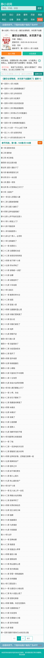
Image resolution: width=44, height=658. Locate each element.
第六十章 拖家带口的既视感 (11, 436)
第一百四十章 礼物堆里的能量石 (13, 123)
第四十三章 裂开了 (8, 353)
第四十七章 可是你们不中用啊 (12, 373)
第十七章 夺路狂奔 (8, 226)
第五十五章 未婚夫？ (9, 412)
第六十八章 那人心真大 (9, 476)
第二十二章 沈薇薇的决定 (10, 250)
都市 (26, 14)
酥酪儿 (19, 39)
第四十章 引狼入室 (8, 339)
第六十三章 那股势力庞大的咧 (12, 451)
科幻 (4, 19)
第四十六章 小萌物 (8, 368)
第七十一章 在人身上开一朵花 (12, 490)
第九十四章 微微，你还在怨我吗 (13, 603)
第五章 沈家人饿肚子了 (9, 167)
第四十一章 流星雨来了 (9, 343)
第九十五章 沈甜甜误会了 (10, 608)
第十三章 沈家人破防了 (9, 206)
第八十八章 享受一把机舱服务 (12, 573)
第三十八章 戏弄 (7, 329)
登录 (40, 19)
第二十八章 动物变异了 (9, 280)
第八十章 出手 (6, 534)
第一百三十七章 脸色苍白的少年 (13, 137)
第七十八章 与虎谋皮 (9, 525)
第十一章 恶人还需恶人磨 (10, 197)
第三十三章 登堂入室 (9, 304)
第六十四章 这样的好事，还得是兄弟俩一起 (17, 456)
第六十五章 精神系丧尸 (9, 461)
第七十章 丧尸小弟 (8, 485)
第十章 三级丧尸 (7, 192)
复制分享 (38, 74)
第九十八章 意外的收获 (9, 622)
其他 (18, 19)
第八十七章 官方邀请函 (9, 569)
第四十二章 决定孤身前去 (10, 348)
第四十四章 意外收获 (9, 358)
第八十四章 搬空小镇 (9, 554)
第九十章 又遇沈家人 (9, 583)
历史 (33, 14)
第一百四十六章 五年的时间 (11, 93)
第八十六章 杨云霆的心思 (10, 564)
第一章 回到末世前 (8, 148)
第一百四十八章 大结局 (29, 48)
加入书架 (11, 53)
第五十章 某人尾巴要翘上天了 (12, 387)
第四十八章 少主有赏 (9, 378)
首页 (4, 14)
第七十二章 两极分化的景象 (11, 495)
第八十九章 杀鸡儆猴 (9, 578)
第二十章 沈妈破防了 (9, 241)
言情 (11, 19)
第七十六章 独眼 (7, 515)
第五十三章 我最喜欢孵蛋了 (11, 402)
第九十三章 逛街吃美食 (9, 598)
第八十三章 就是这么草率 (10, 549)
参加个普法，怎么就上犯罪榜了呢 (22, 68)
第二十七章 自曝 (7, 275)
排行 (26, 19)
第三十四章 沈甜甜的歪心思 (11, 309)
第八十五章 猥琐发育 (9, 559)
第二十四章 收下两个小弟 (10, 260)
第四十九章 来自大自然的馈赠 (12, 383)
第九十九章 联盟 (7, 627)
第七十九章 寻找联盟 (9, 529)
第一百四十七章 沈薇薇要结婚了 (13, 88)
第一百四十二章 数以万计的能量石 (14, 113)
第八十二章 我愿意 (8, 544)
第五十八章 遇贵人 (8, 427)
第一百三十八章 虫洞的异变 (11, 132)
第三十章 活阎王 (7, 290)
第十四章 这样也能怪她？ (10, 211)
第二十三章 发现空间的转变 (11, 255)
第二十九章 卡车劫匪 (9, 285)
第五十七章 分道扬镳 (9, 422)
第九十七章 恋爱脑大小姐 (10, 618)
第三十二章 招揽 (7, 299)
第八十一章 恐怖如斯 (9, 539)
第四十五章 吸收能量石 (9, 363)
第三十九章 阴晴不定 (9, 334)
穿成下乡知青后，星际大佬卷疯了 (24, 67)
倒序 (40, 142)
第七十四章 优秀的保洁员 (10, 505)
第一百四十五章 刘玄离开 (10, 98)
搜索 (40, 8)
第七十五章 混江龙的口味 (10, 510)
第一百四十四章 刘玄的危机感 (12, 103)
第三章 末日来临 (7, 157)
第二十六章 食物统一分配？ (11, 270)
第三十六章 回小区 (8, 319)
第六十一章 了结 (7, 441)
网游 (40, 14)
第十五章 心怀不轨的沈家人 (11, 216)
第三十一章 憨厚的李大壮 (10, 294)
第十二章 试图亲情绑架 (9, 201)
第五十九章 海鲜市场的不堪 (11, 432)
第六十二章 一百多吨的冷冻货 (12, 446)
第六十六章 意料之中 (9, 466)
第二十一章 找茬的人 (9, 246)
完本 (33, 19)
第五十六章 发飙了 (8, 417)
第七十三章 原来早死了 (9, 500)
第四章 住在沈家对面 (9, 162)
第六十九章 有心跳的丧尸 (10, 480)
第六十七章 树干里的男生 (10, 471)
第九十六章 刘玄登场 (9, 613)
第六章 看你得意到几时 (9, 172)
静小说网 (6, 4)
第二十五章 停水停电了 (9, 265)
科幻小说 (14, 30)
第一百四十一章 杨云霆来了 (11, 118)
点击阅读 (32, 53)
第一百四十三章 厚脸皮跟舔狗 (12, 108)
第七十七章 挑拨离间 (9, 520)
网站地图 (22, 654)
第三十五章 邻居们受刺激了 (11, 314)
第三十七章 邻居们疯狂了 (10, 324)
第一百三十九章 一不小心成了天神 (14, 127)
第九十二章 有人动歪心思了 (11, 593)
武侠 (18, 14)
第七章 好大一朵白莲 (9, 177)
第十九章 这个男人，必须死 (11, 236)
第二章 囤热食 (6, 152)
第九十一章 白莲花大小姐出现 (12, 588)
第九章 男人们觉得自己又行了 (12, 187)
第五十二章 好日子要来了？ (11, 397)
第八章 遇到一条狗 (8, 182)
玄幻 (11, 14)
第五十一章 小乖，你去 (9, 392)
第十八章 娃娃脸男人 (9, 231)
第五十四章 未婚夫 (8, 407)
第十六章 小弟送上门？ (9, 221)
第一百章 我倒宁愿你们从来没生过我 (15, 632)
